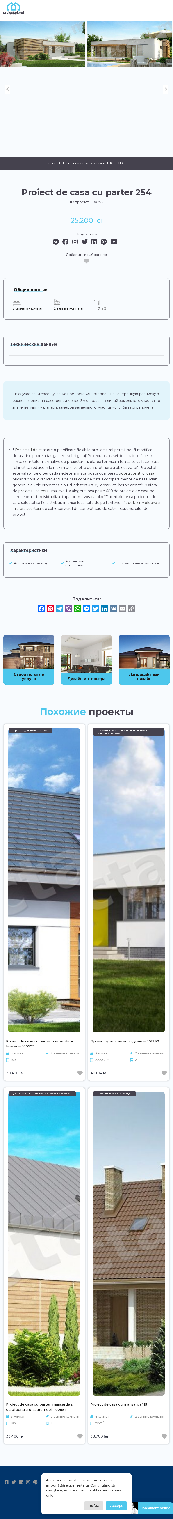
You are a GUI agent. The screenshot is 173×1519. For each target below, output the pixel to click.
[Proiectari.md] (13, 13)
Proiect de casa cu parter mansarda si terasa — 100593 (39, 1043)
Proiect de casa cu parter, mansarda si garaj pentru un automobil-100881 (39, 1406)
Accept (116, 1505)
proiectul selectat (34, 491)
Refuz (94, 1505)
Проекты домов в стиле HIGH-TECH (95, 163)
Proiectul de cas (29, 450)
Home (51, 163)
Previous (7, 89)
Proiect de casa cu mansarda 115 (118, 1404)
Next (165, 89)
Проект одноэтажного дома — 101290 (124, 1041)
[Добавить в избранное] (86, 261)
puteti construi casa (136, 473)
